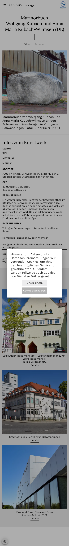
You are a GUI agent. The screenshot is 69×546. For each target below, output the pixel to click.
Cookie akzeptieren (34, 290)
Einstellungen (34, 282)
